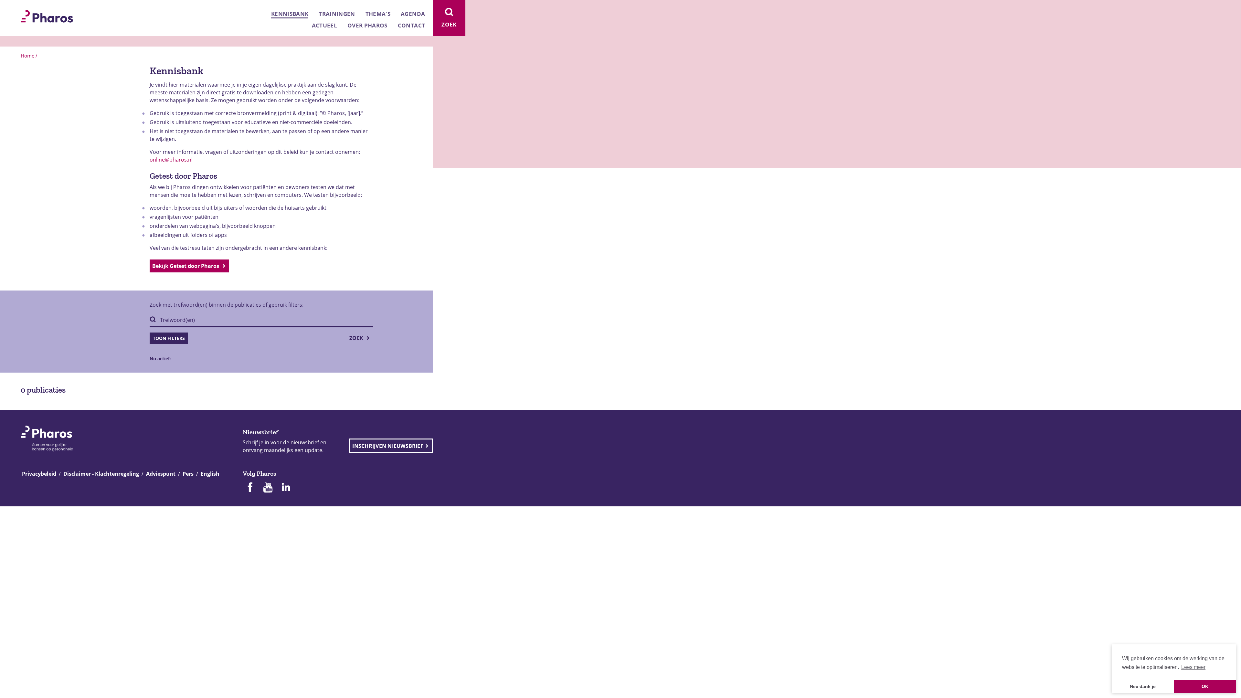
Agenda (413, 13)
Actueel (324, 25)
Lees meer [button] (1193, 667)
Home (27, 55)
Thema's (378, 13)
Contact (411, 25)
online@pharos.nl (171, 159)
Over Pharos (367, 25)
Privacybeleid (39, 473)
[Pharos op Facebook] (250, 488)
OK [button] (1205, 686)
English (210, 473)
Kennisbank (289, 13)
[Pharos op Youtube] (268, 488)
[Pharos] (47, 15)
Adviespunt (160, 473)
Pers (188, 473)
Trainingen (337, 13)
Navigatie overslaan (27, 7)
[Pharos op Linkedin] (286, 488)
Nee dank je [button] (1143, 686)
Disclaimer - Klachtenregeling (101, 473)
